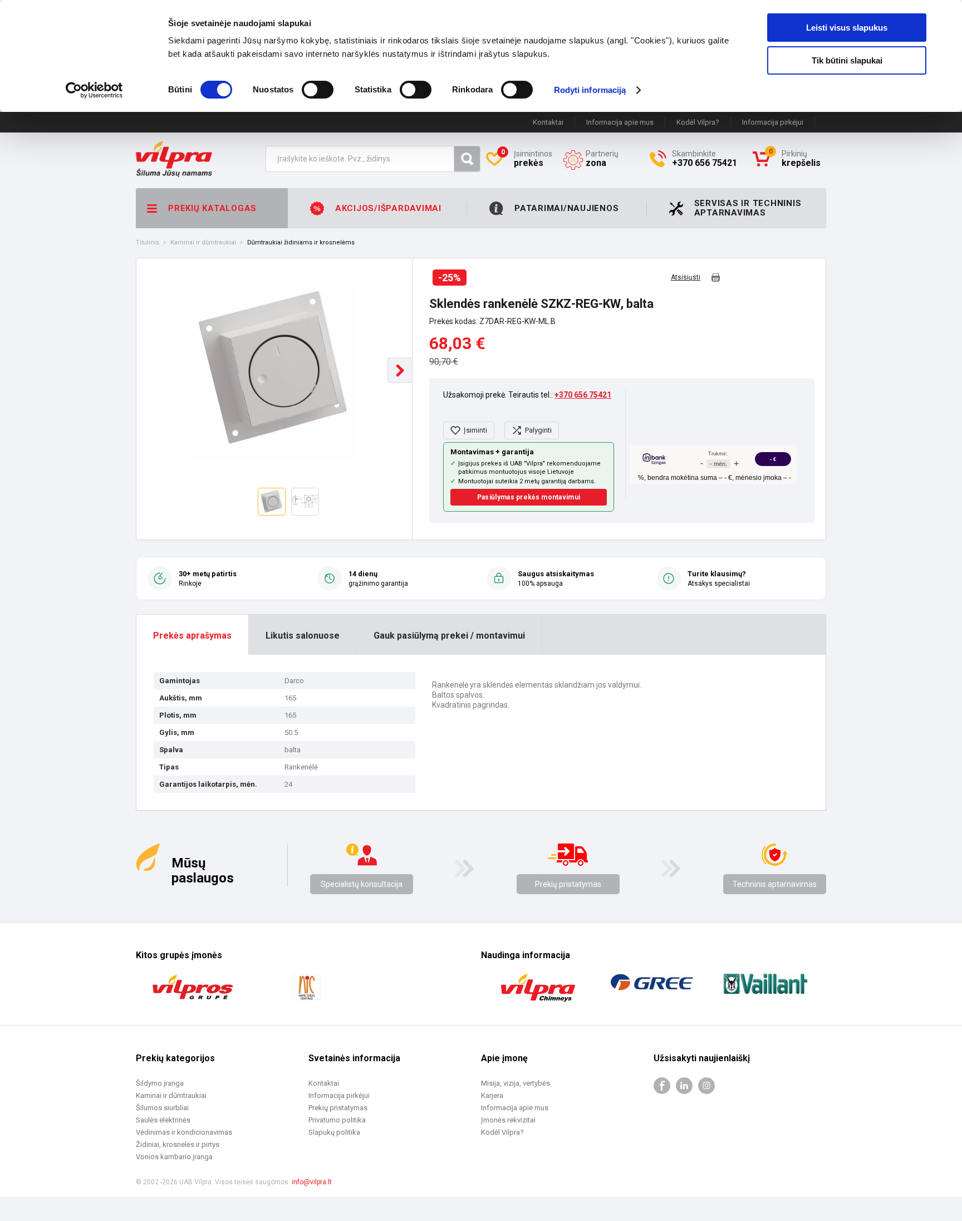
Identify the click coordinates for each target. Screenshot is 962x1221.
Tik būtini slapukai (847, 60)
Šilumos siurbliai (162, 1108)
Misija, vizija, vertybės (515, 1083)
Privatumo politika (337, 1120)
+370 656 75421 (582, 394)
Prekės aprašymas (192, 635)
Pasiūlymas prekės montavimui (528, 497)
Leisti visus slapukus (846, 27)
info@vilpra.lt (312, 1182)
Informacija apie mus (620, 122)
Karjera (492, 1095)
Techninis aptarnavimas (775, 884)
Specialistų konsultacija (362, 884)
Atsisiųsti (685, 277)
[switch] (317, 90)
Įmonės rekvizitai (508, 1120)
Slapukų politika (334, 1132)
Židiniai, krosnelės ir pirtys (177, 1144)
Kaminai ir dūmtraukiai (203, 242)
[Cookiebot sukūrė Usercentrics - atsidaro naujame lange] (94, 90)
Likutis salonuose (303, 635)
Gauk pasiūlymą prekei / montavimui (449, 635)
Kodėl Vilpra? (697, 122)
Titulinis (147, 242)
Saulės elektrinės (163, 1120)
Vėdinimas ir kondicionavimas (184, 1132)
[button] (400, 370)
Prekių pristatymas (568, 884)
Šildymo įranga (160, 1083)
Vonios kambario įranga (174, 1157)
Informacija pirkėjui (772, 122)
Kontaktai (548, 122)
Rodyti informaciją (590, 90)
